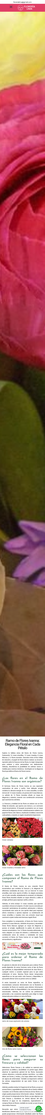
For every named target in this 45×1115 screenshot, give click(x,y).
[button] (11, 6)
